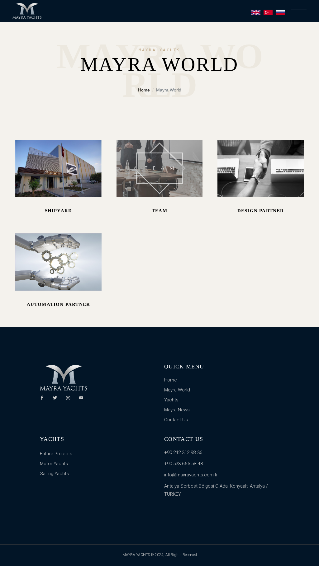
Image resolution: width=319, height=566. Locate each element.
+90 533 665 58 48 (183, 463)
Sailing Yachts (54, 473)
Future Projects (56, 453)
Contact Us (176, 420)
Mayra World (177, 390)
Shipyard (58, 210)
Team (159, 210)
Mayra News (177, 410)
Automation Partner (58, 304)
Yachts (171, 400)
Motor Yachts (54, 463)
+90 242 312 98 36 (183, 452)
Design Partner (260, 210)
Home (170, 380)
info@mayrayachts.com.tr (191, 475)
